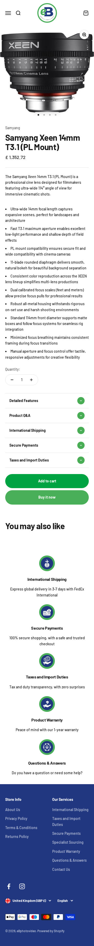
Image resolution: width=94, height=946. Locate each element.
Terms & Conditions (21, 827)
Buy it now (47, 497)
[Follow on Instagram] (22, 886)
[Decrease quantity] (12, 380)
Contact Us (61, 869)
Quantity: (12, 369)
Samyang (12, 128)
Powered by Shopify (50, 931)
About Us (12, 809)
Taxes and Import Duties (47, 676)
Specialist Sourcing (68, 842)
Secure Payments (47, 627)
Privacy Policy (16, 818)
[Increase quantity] (31, 380)
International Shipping (47, 579)
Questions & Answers (47, 762)
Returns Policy (17, 836)
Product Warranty (47, 719)
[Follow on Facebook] (8, 886)
